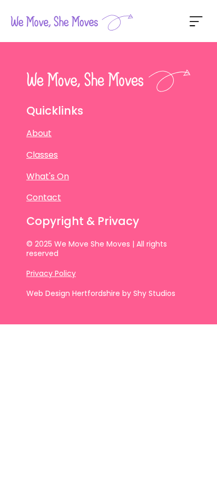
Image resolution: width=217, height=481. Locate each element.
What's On (47, 176)
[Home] (72, 22)
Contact (43, 197)
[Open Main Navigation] (196, 21)
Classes (42, 155)
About (39, 133)
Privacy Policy (51, 273)
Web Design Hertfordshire (73, 293)
